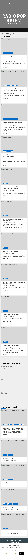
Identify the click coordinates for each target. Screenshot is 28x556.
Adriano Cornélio (6, 60)
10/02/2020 (11, 316)
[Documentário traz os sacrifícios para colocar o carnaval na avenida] (14, 176)
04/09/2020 (12, 222)
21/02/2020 (11, 285)
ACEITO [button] (21, 553)
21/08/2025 (13, 484)
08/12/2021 (15, 125)
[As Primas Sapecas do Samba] (14, 241)
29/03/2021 (13, 158)
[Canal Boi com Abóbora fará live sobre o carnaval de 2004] (14, 209)
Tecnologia (21, 424)
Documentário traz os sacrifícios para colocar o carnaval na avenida (12, 187)
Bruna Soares (6, 93)
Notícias (11, 53)
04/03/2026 (12, 436)
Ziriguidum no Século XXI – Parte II (11, 314)
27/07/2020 (11, 253)
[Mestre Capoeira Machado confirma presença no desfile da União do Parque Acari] (14, 78)
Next (16, 360)
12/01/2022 (12, 93)
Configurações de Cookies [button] (11, 553)
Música (10, 424)
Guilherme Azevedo (7, 125)
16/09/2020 (11, 190)
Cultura (10, 85)
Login (7, 540)
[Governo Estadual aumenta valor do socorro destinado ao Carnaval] (14, 144)
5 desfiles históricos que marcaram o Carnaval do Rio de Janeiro (12, 123)
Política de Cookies (14, 542)
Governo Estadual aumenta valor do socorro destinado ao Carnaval (14, 155)
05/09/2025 (13, 460)
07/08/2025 (13, 533)
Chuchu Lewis (6, 460)
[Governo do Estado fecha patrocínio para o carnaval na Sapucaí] (14, 272)
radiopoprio (6, 436)
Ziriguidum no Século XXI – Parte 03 (12, 345)
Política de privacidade (15, 540)
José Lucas (6, 190)
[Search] (26, 29)
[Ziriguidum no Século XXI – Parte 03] (14, 335)
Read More (5, 67)
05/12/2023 (14, 60)
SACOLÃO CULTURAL (8, 458)
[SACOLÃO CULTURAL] (14, 448)
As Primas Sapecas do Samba (10, 251)
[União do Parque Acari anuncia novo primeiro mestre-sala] (14, 46)
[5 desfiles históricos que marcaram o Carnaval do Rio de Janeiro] (14, 112)
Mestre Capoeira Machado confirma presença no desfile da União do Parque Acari (13, 90)
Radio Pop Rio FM (14, 18)
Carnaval (5, 53)
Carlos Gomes (6, 158)
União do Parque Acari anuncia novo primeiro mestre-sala (12, 57)
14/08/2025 (13, 509)
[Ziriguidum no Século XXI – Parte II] (14, 304)
